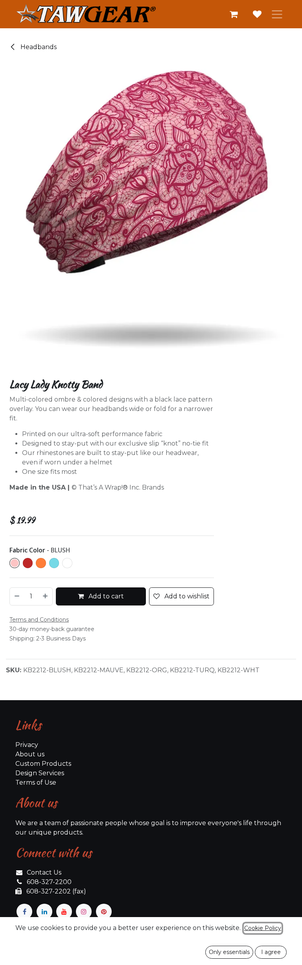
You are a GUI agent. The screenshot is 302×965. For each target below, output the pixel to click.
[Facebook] (24, 911)
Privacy (26, 745)
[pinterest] (104, 911)
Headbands (38, 47)
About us (29, 754)
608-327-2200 (49, 882)
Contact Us (44, 872)
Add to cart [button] (105, 596)
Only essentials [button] (229, 952)
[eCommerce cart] (233, 14)
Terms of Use (35, 782)
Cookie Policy (262, 928)
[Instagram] (84, 911)
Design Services (39, 773)
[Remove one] (16, 596)
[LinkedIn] (44, 911)
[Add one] (45, 596)
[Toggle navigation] (277, 14)
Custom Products (43, 763)
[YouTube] (64, 911)
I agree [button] (271, 952)
